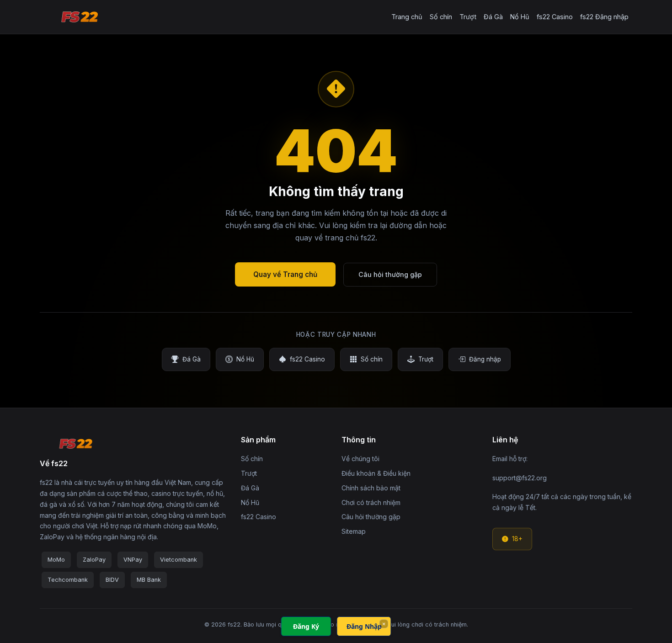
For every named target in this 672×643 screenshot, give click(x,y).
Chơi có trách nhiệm (370, 502)
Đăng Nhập (364, 626)
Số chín (441, 17)
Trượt (467, 17)
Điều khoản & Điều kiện (376, 473)
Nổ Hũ (519, 17)
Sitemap (353, 531)
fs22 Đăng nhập (604, 17)
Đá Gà (493, 17)
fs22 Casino (555, 17)
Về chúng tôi (360, 458)
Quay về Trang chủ (285, 274)
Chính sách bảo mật (370, 488)
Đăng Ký (306, 626)
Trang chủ (406, 17)
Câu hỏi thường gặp (390, 274)
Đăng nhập (485, 359)
